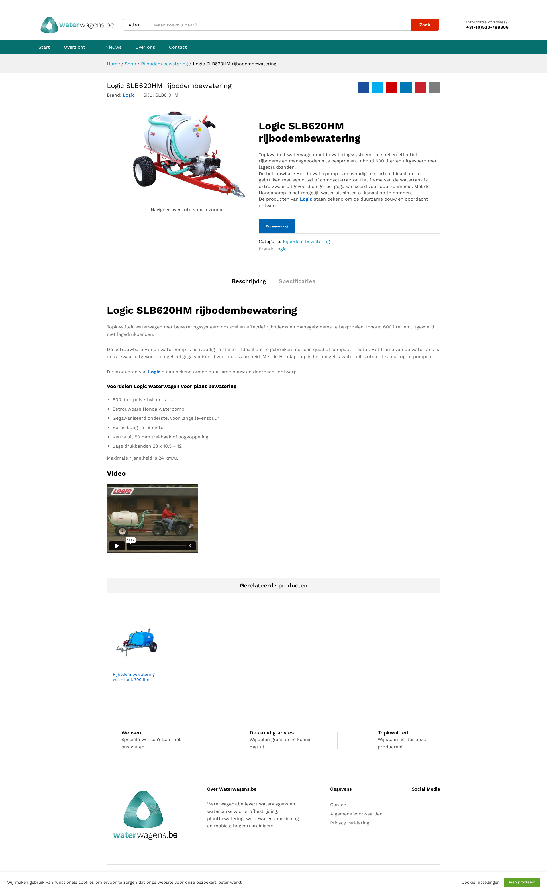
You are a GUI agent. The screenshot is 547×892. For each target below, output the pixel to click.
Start (44, 47)
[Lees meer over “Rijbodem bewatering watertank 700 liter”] (133, 665)
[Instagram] (422, 804)
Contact (178, 47)
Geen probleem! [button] (521, 882)
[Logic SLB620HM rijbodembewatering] (363, 87)
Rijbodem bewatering (306, 241)
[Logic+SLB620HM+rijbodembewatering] (377, 87)
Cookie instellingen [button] (481, 882)
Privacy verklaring (349, 823)
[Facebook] (413, 804)
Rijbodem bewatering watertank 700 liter (133, 677)
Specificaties (297, 281)
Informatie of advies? (487, 22)
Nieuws (113, 47)
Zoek (424, 24)
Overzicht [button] (74, 47)
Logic (129, 95)
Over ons (145, 47)
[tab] (249, 284)
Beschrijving (249, 281)
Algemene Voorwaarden (356, 814)
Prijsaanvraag (277, 226)
